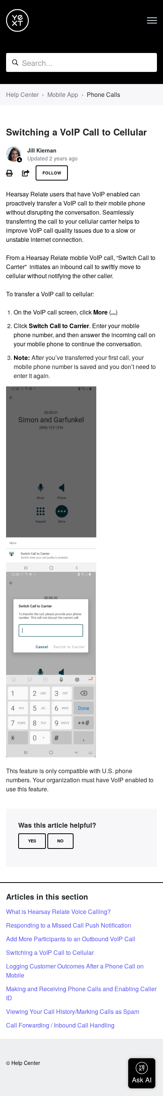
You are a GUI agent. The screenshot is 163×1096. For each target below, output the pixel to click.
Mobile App (62, 94)
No (60, 841)
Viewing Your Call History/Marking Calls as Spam (72, 1011)
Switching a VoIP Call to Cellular (50, 952)
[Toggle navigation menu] (152, 20)
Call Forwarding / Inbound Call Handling (60, 1025)
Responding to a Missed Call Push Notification (68, 925)
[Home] (17, 20)
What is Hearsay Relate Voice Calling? (58, 911)
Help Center (22, 94)
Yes (32, 841)
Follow (51, 173)
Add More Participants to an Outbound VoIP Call (70, 938)
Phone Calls (103, 94)
